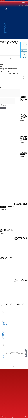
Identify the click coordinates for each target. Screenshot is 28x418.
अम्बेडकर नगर (4, 373)
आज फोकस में (6, 9)
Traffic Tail (25, 366)
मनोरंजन (6, 11)
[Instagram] (27, 5)
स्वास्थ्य (5, 15)
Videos (3, 345)
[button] (10, 58)
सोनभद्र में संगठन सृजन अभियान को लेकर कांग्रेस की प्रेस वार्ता (20, 304)
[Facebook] (20, 5)
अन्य (4, 34)
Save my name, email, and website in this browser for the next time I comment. (10, 105)
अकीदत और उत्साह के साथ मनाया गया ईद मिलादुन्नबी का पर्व (12, 0)
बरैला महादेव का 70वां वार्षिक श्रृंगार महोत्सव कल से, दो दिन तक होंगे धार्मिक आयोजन (20, 280)
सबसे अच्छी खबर (6, 20)
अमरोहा (4, 371)
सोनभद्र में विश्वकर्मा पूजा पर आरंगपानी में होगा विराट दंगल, (23, 153)
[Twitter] (22, 5)
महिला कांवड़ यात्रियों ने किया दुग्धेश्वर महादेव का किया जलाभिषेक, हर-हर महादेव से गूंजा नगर (6, 304)
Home (3, 344)
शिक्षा (5, 14)
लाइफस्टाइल (5, 32)
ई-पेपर (4, 33)
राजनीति (5, 13)
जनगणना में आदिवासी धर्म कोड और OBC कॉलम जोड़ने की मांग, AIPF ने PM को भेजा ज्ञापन (23, 138)
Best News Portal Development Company (18, 366)
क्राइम (5, 35)
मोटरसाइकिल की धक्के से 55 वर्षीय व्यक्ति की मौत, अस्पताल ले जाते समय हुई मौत (23, 98)
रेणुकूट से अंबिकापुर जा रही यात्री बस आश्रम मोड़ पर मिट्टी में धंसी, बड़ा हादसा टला (23, 116)
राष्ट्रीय (5, 10)
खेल (5, 12)
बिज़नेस (5, 21)
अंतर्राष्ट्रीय (6, 8)
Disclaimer (4, 359)
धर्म (3, 323)
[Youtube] (24, 5)
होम (4, 23)
